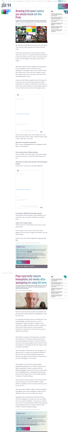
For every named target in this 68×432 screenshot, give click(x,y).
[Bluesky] (7, 13)
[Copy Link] (5, 11)
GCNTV (14, 1)
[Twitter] (9, 11)
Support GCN (33, 1)
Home (3, 1)
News (6, 1)
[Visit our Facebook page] (49, 1)
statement (23, 370)
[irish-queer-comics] (32, 34)
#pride (21, 266)
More (46, 1)
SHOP (43, 1)
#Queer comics (26, 266)
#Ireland (18, 266)
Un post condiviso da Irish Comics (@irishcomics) (29, 130)
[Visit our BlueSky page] (48, 1)
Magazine (10, 1)
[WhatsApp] (3, 13)
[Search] (65, 1)
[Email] (3, 11)
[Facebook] (7, 11)
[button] (66, 12)
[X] (5, 13)
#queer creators (31, 266)
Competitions (38, 1)
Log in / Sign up (55, 1)
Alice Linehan (29, 290)
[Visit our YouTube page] (51, 1)
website (18, 232)
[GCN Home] (6, 5)
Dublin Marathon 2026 (20, 1)
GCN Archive (28, 1)
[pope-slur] (32, 300)
